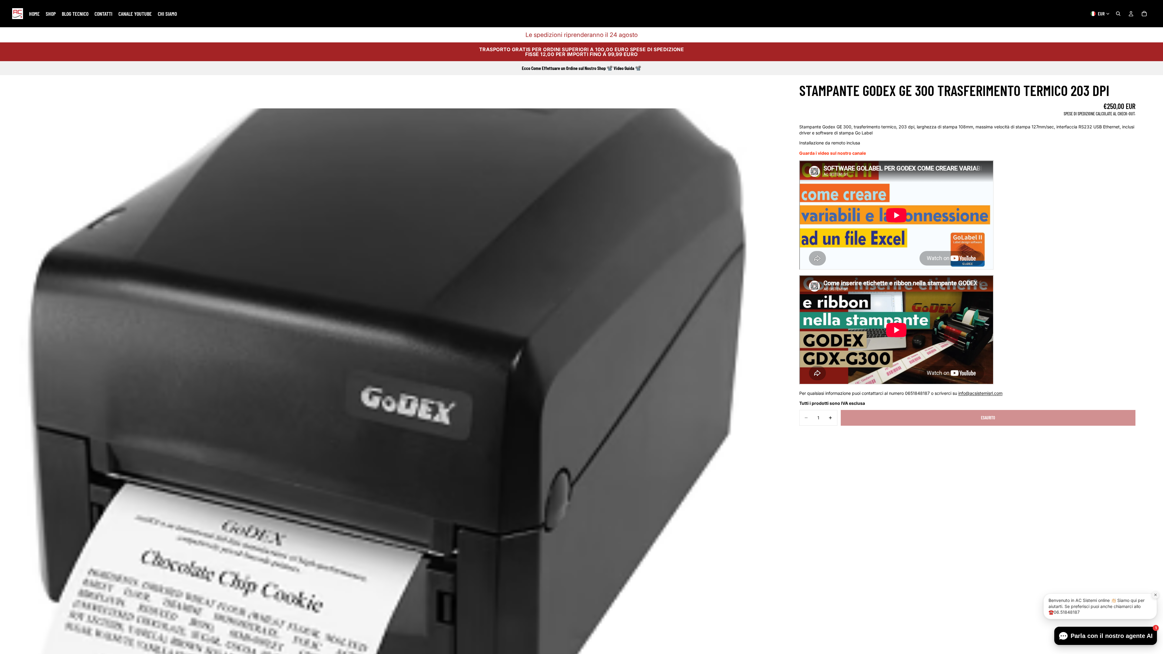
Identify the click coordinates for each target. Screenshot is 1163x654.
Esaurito (988, 417)
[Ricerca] (1118, 13)
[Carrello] (1144, 13)
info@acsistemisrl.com (980, 393)
